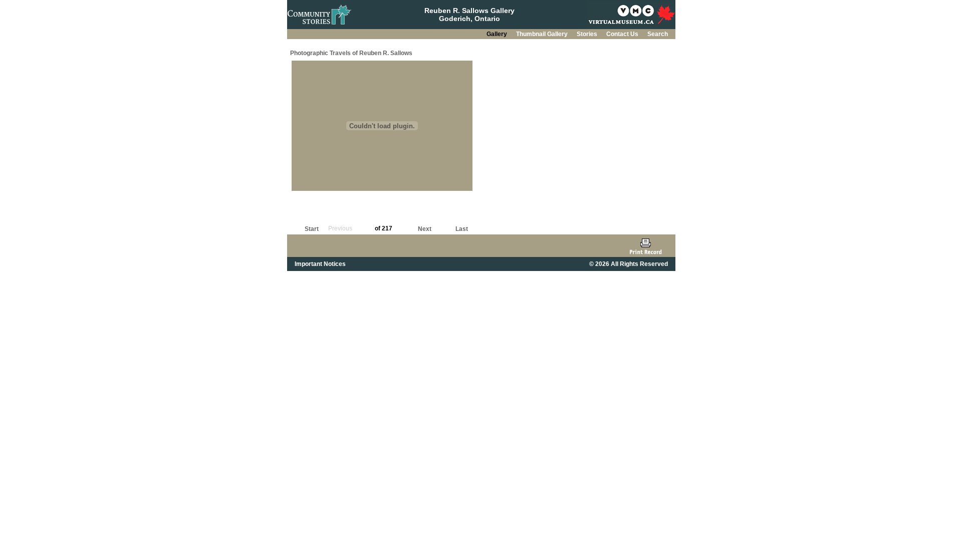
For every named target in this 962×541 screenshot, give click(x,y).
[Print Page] (645, 245)
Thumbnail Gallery (542, 34)
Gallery (498, 34)
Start (312, 228)
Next (424, 228)
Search (657, 34)
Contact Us (623, 34)
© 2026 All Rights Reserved (628, 263)
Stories (588, 34)
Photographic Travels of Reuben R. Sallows (351, 53)
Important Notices (320, 263)
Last (461, 228)
